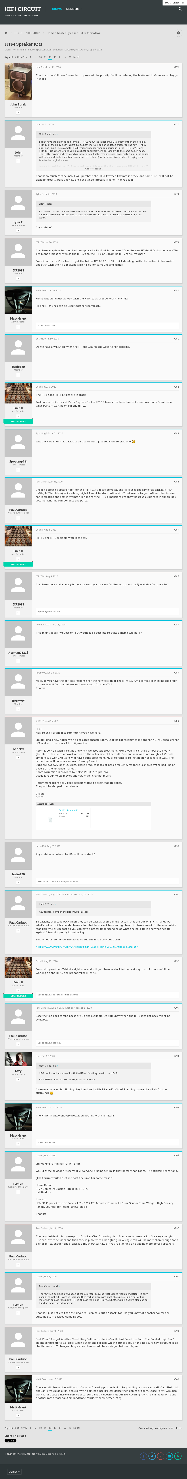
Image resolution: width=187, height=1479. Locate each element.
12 (50, 57)
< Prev (24, 57)
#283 (176, 433)
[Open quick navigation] (178, 33)
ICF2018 (18, 270)
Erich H (18, 408)
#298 (176, 1276)
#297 (176, 1228)
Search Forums (13, 15)
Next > (77, 57)
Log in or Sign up (174, 2)
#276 (176, 67)
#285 (176, 530)
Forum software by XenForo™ (35, 1453)
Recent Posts (31, 15)
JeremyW (18, 701)
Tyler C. (18, 222)
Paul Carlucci (18, 510)
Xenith (13, 1471)
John (18, 152)
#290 (176, 846)
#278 (176, 194)
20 (70, 57)
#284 (176, 481)
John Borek (18, 104)
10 (40, 57)
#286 (176, 576)
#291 (176, 894)
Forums (56, 9)
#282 (176, 387)
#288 (176, 672)
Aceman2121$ (18, 652)
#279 (176, 242)
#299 (176, 1331)
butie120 (18, 367)
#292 (176, 961)
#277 (176, 124)
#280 (176, 290)
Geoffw (18, 749)
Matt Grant (81, 49)
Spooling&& (18, 461)
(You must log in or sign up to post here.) (160, 1428)
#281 (176, 338)
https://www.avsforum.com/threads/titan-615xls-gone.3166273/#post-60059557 (87, 946)
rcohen (18, 1183)
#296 (176, 1155)
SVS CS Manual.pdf (68, 810)
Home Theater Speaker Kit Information (41, 49)
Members (72, 9)
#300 (176, 1379)
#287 (176, 624)
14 (60, 57)
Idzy (18, 1071)
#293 (176, 1008)
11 (45, 57)
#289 (176, 721)
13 (55, 57)
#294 (176, 1056)
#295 (176, 1107)
